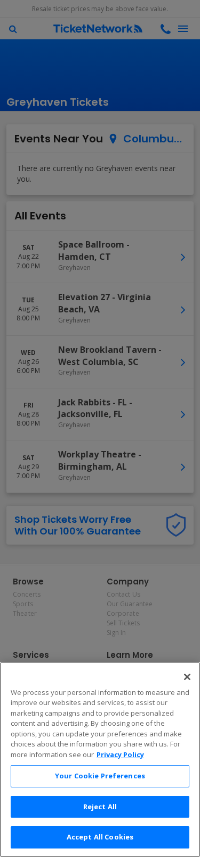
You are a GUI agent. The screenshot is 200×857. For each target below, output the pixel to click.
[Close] (187, 677)
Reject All (100, 806)
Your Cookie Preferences (100, 775)
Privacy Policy (120, 754)
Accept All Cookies (100, 837)
